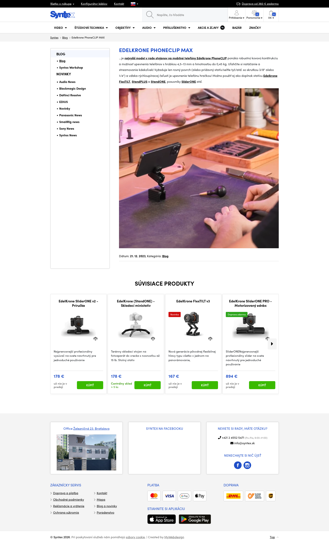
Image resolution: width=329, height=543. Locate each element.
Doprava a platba (65, 493)
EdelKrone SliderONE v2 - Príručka (78, 303)
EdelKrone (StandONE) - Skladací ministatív (136, 303)
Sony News (66, 128)
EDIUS (63, 102)
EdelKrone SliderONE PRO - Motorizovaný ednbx (250, 303)
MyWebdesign (174, 537)
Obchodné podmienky (68, 499)
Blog (65, 37)
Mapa (101, 499)
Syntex (54, 37)
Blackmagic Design (72, 88)
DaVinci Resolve (70, 95)
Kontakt (119, 4)
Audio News (67, 82)
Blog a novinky (107, 506)
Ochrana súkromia (66, 512)
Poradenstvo (105, 512)
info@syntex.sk (244, 443)
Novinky (63, 73)
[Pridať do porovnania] (95, 338)
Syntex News (68, 135)
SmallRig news (69, 122)
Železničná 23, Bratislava (91, 428)
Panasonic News (70, 115)
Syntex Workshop (71, 67)
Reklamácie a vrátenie (68, 506)
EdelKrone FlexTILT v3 (193, 301)
